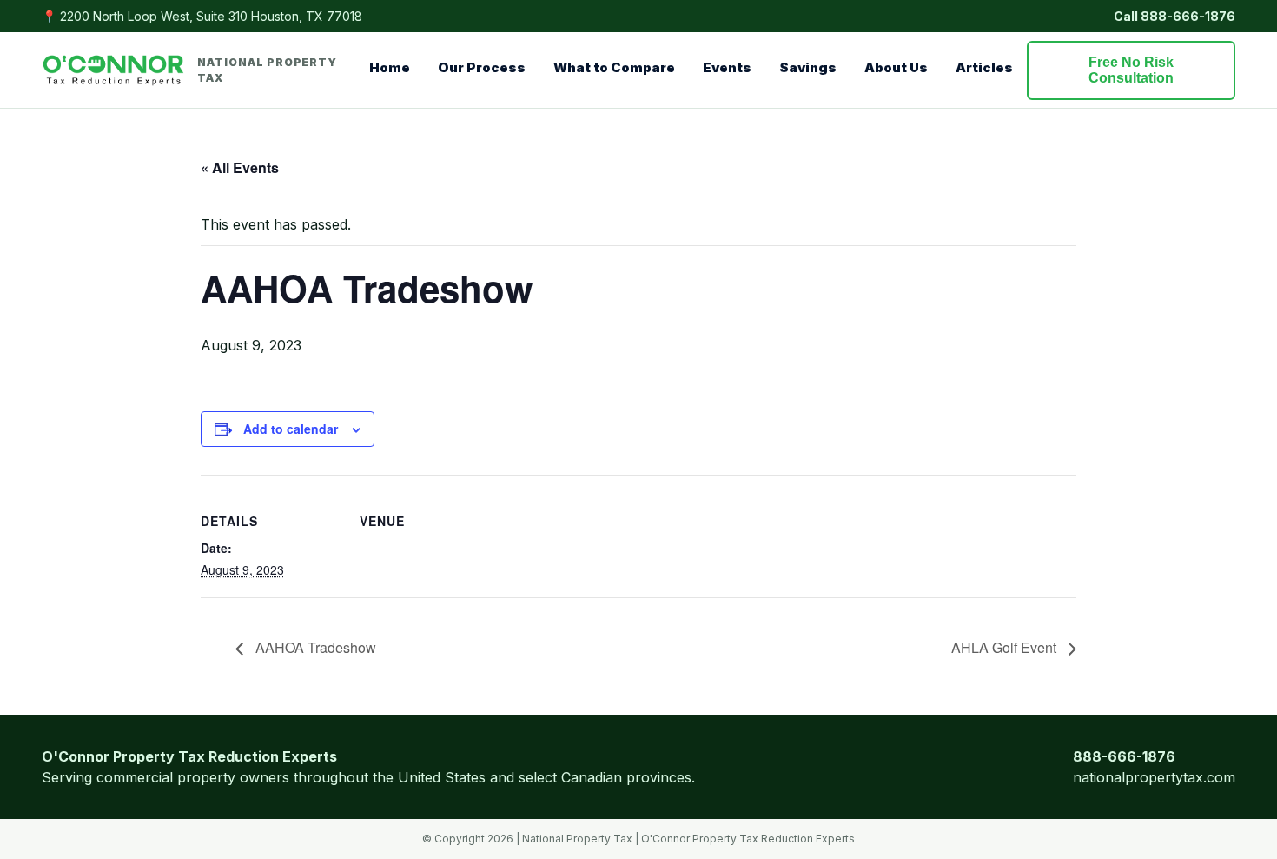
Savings (808, 67)
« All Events (240, 167)
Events (727, 67)
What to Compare (614, 67)
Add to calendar (290, 428)
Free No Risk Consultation (1131, 70)
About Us (896, 67)
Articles (984, 67)
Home (389, 67)
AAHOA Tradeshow (314, 647)
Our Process (482, 67)
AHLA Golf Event (1005, 647)
